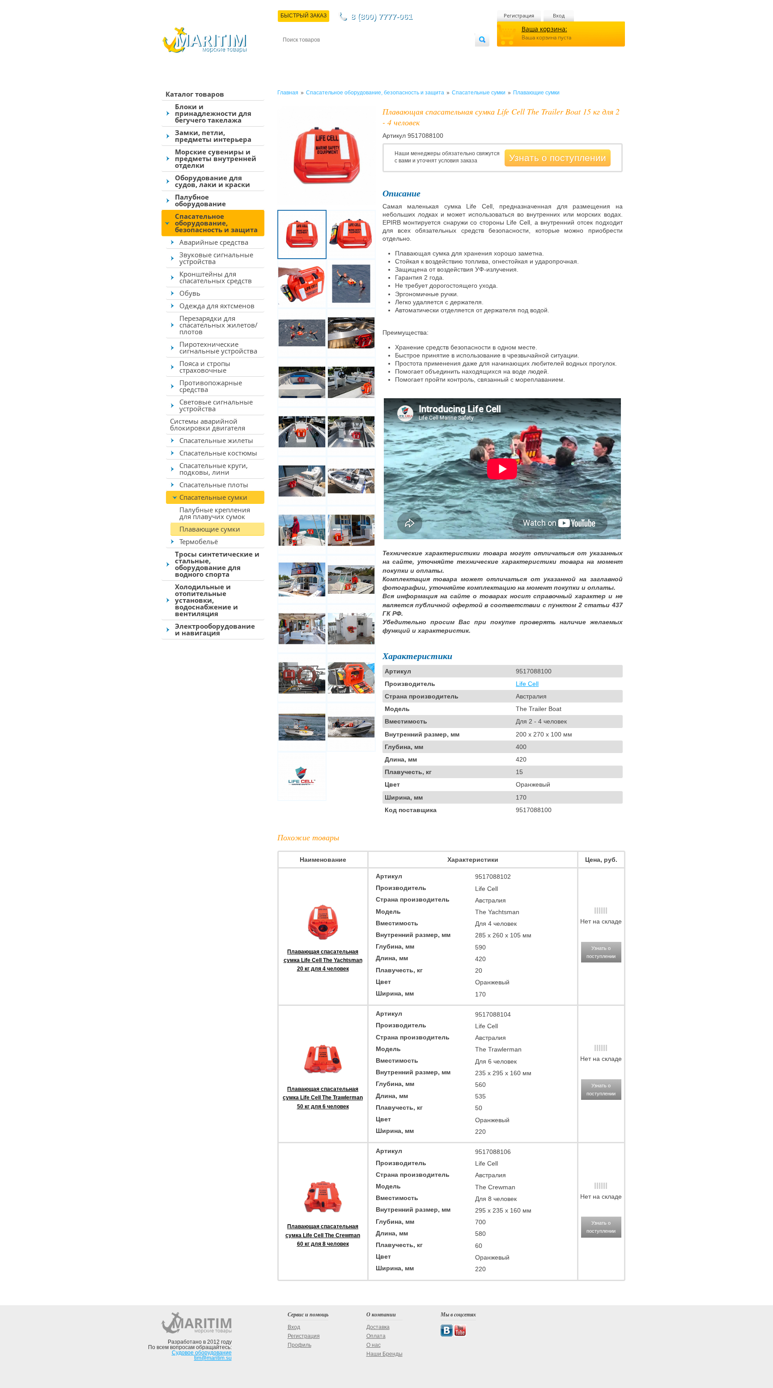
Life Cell (527, 683)
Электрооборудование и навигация (215, 629)
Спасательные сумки (213, 497)
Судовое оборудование (202, 1353)
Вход (559, 15)
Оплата (357, 54)
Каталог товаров (195, 93)
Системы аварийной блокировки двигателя (207, 424)
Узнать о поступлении (557, 158)
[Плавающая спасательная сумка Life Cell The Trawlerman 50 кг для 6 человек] (323, 1080)
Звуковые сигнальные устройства (216, 258)
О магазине (390, 54)
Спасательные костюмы (218, 452)
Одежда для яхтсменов (217, 305)
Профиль (299, 1345)
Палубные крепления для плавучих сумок (214, 513)
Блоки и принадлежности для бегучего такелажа (213, 113)
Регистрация (519, 15)
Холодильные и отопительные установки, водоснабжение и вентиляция (206, 600)
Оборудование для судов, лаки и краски (212, 181)
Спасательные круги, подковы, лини (213, 469)
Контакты (293, 54)
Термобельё (198, 541)
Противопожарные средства (210, 386)
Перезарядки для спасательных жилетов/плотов (218, 325)
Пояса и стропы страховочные (204, 367)
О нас (373, 1345)
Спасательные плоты (213, 484)
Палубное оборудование (200, 200)
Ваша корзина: (544, 29)
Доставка (327, 54)
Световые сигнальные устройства (216, 405)
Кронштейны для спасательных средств (215, 277)
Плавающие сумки (209, 528)
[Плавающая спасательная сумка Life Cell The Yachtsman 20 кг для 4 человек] (323, 943)
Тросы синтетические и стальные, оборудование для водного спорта (217, 564)
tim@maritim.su (213, 1358)
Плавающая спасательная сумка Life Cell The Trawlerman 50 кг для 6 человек (323, 1097)
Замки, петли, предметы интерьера (213, 136)
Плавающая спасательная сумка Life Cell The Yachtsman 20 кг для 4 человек (323, 960)
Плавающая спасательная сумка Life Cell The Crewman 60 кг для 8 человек (322, 1235)
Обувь (189, 293)
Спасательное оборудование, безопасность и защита (216, 223)
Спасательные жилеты (216, 440)
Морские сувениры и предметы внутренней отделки (215, 158)
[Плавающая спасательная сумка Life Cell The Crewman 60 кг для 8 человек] (323, 1218)
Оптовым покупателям (448, 54)
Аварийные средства (213, 242)
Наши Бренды (384, 1354)
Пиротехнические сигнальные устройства (218, 347)
